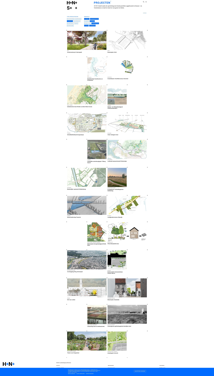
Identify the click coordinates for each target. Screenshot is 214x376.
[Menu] (146, 2)
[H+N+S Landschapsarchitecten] (8, 367)
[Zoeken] (143, 2)
